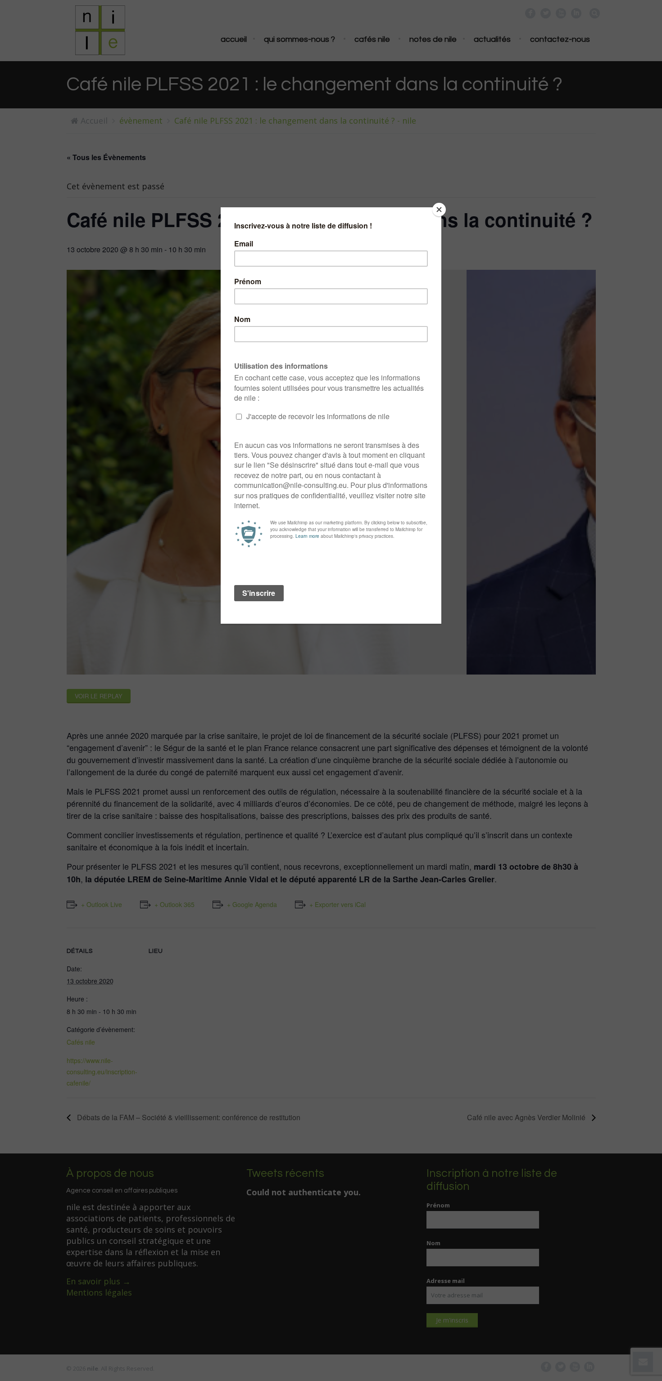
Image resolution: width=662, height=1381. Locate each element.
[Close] (439, 209)
